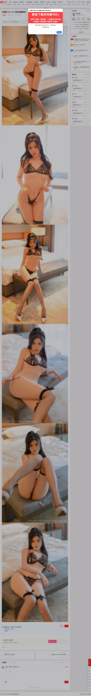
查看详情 (59, 32)
